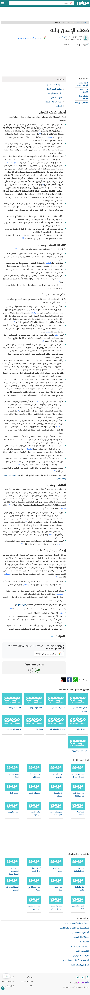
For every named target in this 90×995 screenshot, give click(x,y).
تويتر (63, 679)
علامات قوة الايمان (83, 97)
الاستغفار (60, 594)
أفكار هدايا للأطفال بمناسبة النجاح (76, 960)
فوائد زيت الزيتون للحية (80, 946)
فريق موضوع (9, 985)
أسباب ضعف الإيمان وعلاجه (82, 84)
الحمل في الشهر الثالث (80, 965)
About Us (30, 985)
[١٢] (19, 464)
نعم (37, 670)
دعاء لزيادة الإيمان (84, 91)
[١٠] (43, 341)
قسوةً (50, 137)
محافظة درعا (84, 941)
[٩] (14, 322)
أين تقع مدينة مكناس (80, 932)
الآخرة (58, 426)
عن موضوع (29, 976)
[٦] (16, 249)
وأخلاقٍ (33, 313)
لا (30, 670)
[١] (59, 120)
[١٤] (11, 504)
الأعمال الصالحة (13, 162)
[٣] (43, 184)
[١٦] (26, 521)
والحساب (26, 584)
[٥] (41, 225)
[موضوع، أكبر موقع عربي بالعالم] (83, 3)
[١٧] (52, 537)
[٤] (35, 193)
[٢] (40, 133)
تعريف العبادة (21, 604)
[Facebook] (87, 977)
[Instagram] (78, 977)
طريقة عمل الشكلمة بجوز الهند (77, 923)
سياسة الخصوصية (27, 981)
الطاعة (48, 263)
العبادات (8, 574)
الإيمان (63, 508)
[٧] (59, 281)
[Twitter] (82, 977)
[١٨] (22, 544)
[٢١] (11, 608)
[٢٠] (57, 576)
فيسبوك (69, 679)
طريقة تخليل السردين (81, 937)
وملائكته (60, 544)
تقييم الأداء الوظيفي (81, 955)
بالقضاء (51, 534)
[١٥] (10, 504)
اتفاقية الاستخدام (8, 981)
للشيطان (29, 449)
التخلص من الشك (82, 951)
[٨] (41, 301)
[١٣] (55, 470)
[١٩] (46, 567)
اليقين (61, 613)
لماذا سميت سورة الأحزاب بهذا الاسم (74, 928)
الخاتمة (39, 401)
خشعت (48, 332)
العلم (57, 335)
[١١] (18, 410)
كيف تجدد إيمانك (81, 102)
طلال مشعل (63, 36)
